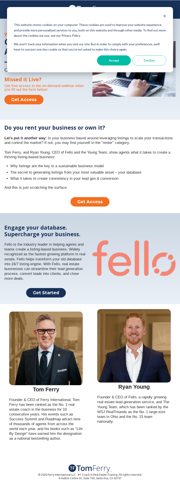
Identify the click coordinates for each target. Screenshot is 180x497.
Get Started (46, 292)
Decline (149, 60)
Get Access (24, 99)
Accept (114, 60)
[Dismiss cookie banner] (164, 16)
